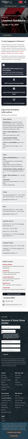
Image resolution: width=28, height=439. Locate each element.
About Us (17, 395)
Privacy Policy (10, 338)
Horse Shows (4, 384)
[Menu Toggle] (25, 2)
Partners (3, 409)
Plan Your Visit (19, 373)
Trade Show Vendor (6, 400)
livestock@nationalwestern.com (13, 304)
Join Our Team (18, 400)
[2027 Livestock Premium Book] (14, 80)
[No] (26, 430)
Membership (4, 407)
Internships (4, 405)
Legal (2, 416)
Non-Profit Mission (20, 398)
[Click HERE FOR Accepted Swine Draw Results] (4, 65)
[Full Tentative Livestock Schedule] (14, 100)
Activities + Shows (6, 380)
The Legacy (20, 53)
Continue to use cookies (14, 432)
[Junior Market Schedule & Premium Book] (14, 89)
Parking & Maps (19, 384)
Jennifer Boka (6, 287)
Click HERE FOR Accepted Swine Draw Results (13, 69)
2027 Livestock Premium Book (14, 83)
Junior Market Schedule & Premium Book (14, 93)
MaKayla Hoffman (7, 264)
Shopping (3, 389)
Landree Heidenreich (8, 277)
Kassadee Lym (6, 283)
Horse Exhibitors (5, 395)
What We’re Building (20, 402)
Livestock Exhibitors (6, 398)
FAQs (16, 380)
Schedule (3, 375)
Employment (4, 402)
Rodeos (3, 382)
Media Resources (19, 405)
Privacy (3, 420)
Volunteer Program (6, 412)
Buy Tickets (4, 377)
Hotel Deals (18, 382)
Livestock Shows (11, 15)
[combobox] (3, 331)
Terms (3, 418)
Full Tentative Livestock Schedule (14, 103)
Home (3, 15)
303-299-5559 (9, 301)
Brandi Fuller (6, 270)
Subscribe (5, 354)
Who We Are (18, 393)
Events (3, 373)
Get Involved (5, 393)
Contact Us (18, 377)
